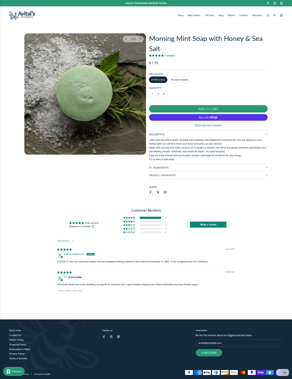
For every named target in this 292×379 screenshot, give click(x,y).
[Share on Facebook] (150, 193)
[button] (126, 39)
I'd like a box (158, 79)
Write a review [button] (208, 224)
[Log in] (274, 15)
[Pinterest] (281, 3)
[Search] (268, 15)
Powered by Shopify (42, 374)
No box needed (179, 79)
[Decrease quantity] (152, 94)
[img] (64, 249)
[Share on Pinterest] (165, 193)
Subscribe (209, 352)
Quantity (155, 87)
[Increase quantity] (163, 94)
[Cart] (281, 15)
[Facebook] (268, 3)
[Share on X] (158, 193)
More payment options (208, 125)
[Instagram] (274, 3)
